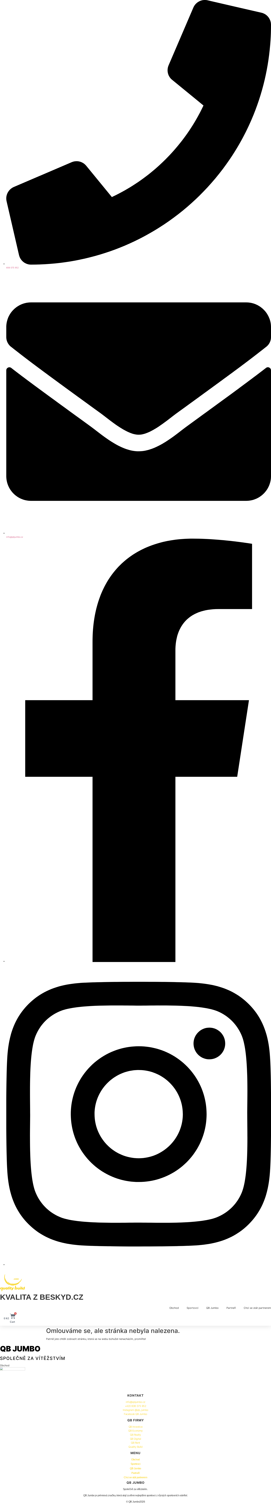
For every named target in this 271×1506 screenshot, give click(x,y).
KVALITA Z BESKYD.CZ (41, 1297)
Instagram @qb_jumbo (135, 1409)
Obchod (174, 1307)
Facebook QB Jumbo (135, 1414)
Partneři (231, 1307)
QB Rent (135, 1442)
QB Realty (135, 1434)
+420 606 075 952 (135, 1406)
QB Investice (136, 1426)
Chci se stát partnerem (257, 1307)
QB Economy (135, 1430)
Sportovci (192, 1307)
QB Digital (135, 1438)
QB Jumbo (212, 1307)
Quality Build (135, 1446)
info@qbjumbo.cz (135, 1401)
